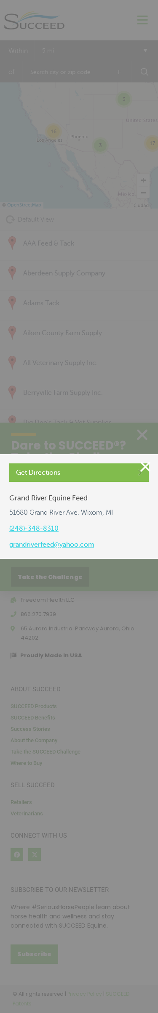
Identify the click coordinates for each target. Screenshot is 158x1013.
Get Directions (38, 472)
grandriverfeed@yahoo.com (51, 544)
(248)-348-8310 (34, 528)
